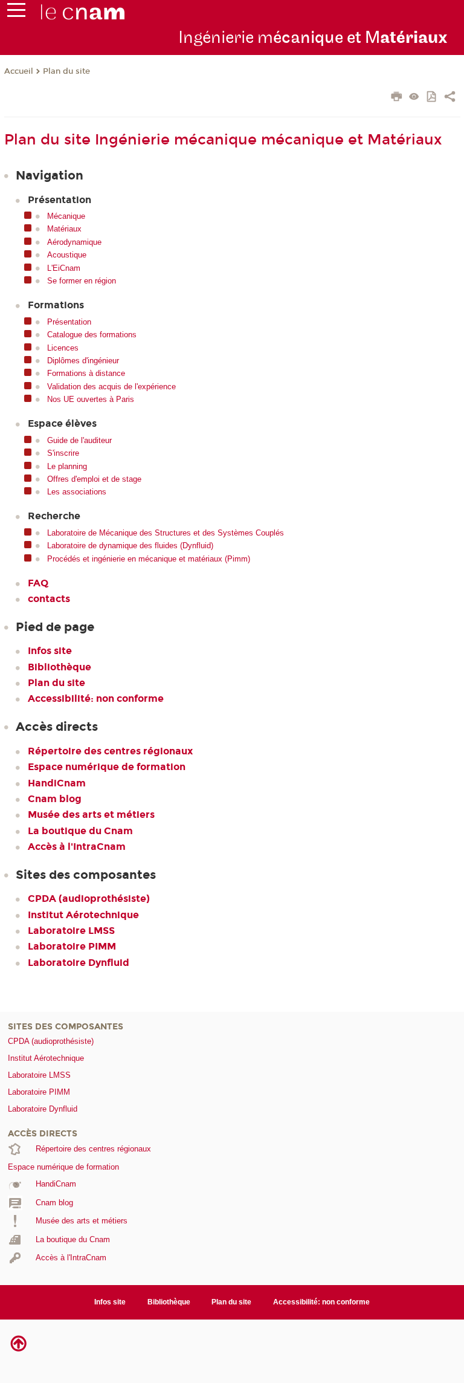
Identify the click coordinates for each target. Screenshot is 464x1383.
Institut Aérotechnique (83, 915)
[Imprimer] (397, 98)
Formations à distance (86, 373)
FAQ (38, 583)
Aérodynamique (74, 242)
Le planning (67, 466)
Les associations (76, 491)
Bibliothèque (59, 667)
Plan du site (66, 71)
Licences (63, 347)
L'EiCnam (63, 268)
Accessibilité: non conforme (96, 698)
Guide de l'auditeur (79, 440)
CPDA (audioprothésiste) (89, 898)
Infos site (50, 650)
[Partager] (450, 98)
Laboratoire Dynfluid (78, 962)
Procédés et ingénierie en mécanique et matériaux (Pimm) (148, 558)
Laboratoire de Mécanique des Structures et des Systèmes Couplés (165, 532)
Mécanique (66, 216)
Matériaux (64, 228)
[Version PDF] (432, 97)
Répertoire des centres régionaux (110, 751)
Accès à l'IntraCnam (77, 846)
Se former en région (81, 280)
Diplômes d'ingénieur (83, 360)
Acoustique (66, 254)
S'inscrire (63, 453)
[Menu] (16, 13)
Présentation (69, 321)
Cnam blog (55, 799)
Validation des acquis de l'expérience (111, 386)
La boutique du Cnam (80, 831)
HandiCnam (57, 783)
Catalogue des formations (92, 334)
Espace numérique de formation (106, 766)
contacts (49, 598)
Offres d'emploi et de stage (94, 479)
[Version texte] (414, 97)
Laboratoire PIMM (72, 946)
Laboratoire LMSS (71, 930)
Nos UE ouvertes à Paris (90, 399)
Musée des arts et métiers (91, 814)
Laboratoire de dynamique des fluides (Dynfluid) (130, 545)
